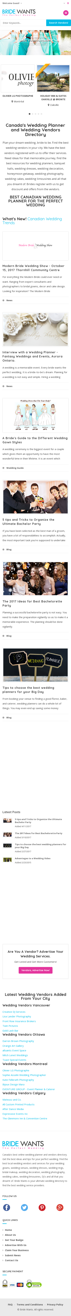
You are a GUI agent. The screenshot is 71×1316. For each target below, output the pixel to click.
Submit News (13, 1255)
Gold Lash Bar (10, 1030)
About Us (10, 1234)
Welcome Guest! (11, 3)
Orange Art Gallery (13, 1045)
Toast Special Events (14, 1059)
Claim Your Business (17, 1250)
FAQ (10, 1304)
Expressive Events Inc (15, 1113)
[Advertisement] (35, 765)
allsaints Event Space (14, 1050)
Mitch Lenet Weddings (15, 1055)
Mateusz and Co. (11, 1099)
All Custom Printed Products (18, 1104)
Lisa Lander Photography (16, 1016)
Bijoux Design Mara (13, 1084)
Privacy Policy (55, 1304)
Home (8, 1229)
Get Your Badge (14, 1240)
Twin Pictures (10, 1025)
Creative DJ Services (13, 1011)
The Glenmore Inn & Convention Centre (24, 1118)
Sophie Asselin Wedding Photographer (24, 1075)
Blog (9, 549)
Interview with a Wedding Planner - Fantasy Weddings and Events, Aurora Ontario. (32, 356)
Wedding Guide (15, 467)
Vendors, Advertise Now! (35, 970)
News (9, 300)
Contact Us (11, 1260)
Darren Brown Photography (18, 1041)
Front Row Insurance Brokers (19, 1021)
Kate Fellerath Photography (18, 1079)
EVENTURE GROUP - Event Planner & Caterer (28, 1089)
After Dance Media (13, 1109)
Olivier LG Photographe (17, 95)
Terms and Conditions (30, 1304)
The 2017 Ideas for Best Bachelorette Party (38, 833)
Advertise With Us (15, 1245)
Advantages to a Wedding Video (33, 858)
